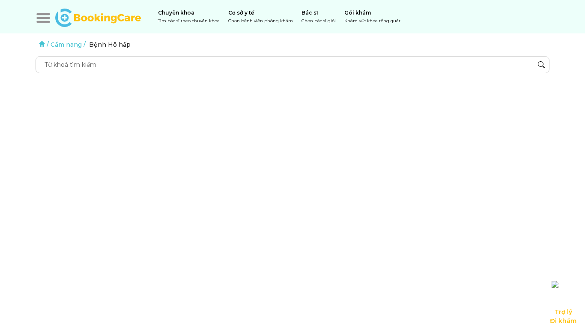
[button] (43, 18)
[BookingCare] (98, 16)
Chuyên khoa (189, 16)
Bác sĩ (318, 16)
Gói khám (372, 16)
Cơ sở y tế (260, 16)
